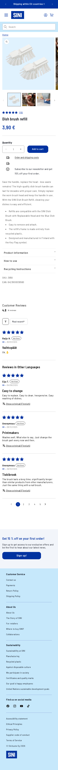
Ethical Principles (14, 724)
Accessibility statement (17, 718)
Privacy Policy (12, 729)
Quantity (7, 142)
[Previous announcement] (5, 4)
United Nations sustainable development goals (27, 689)
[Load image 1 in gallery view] (14, 99)
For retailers (12, 623)
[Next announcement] (52, 4)
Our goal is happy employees (19, 683)
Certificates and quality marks (20, 678)
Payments (10, 585)
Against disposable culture (18, 667)
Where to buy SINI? (15, 629)
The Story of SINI (14, 618)
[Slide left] (3, 100)
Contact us (11, 580)
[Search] (5, 27)
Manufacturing (12, 656)
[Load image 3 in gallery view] (43, 99)
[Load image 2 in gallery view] (28, 99)
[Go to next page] (46, 504)
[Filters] (5, 321)
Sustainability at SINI (15, 650)
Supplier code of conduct (18, 735)
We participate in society (17, 672)
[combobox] (32, 27)
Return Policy (12, 590)
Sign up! (22, 555)
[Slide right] (54, 100)
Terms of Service (14, 740)
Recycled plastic (13, 661)
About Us (10, 612)
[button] (6, 15)
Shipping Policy (13, 596)
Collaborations (12, 634)
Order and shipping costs (27, 157)
